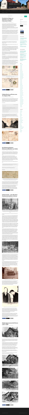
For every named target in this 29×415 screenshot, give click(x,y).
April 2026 (21, 69)
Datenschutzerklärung (22, 10)
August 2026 (21, 64)
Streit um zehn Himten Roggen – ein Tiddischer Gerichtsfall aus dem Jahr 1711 (23, 44)
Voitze (20, 129)
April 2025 (21, 83)
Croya (20, 116)
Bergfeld (21, 114)
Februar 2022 (21, 90)
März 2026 (21, 70)
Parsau (20, 123)
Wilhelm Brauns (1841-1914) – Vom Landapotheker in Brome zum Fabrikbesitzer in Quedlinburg (23, 54)
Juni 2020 (21, 106)
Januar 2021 (21, 98)
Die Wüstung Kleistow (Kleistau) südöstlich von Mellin (10, 148)
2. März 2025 (3, 325)
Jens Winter (6, 197)
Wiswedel (21, 130)
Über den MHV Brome (8, 10)
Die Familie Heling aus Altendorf (23, 40)
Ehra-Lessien (21, 117)
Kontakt (7, 12)
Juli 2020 (21, 105)
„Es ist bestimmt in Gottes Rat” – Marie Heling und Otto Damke (23, 46)
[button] (4, 89)
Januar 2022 (21, 91)
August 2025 (21, 78)
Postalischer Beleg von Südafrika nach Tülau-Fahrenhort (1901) (7, 20)
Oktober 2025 (21, 76)
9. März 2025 (3, 197)
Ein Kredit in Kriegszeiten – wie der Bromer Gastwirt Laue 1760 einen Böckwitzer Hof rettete (23, 42)
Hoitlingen (21, 121)
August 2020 (21, 104)
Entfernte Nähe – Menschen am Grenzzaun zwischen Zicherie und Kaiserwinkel (23, 60)
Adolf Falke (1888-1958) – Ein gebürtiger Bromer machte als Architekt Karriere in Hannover (23, 51)
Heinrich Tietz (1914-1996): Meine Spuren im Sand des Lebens (23, 57)
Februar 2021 (21, 97)
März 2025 (21, 84)
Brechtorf (21, 115)
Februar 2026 (21, 71)
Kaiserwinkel (21, 122)
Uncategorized (21, 128)
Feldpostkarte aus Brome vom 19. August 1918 (9, 95)
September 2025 (21, 77)
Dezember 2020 (21, 99)
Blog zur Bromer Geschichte (14, 10)
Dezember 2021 (21, 92)
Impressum (3, 12)
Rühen (20, 124)
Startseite (3, 10)
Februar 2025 (21, 85)
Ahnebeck (21, 110)
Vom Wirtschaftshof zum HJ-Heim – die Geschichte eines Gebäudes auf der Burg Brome (23, 38)
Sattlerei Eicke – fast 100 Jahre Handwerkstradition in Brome (9, 195)
